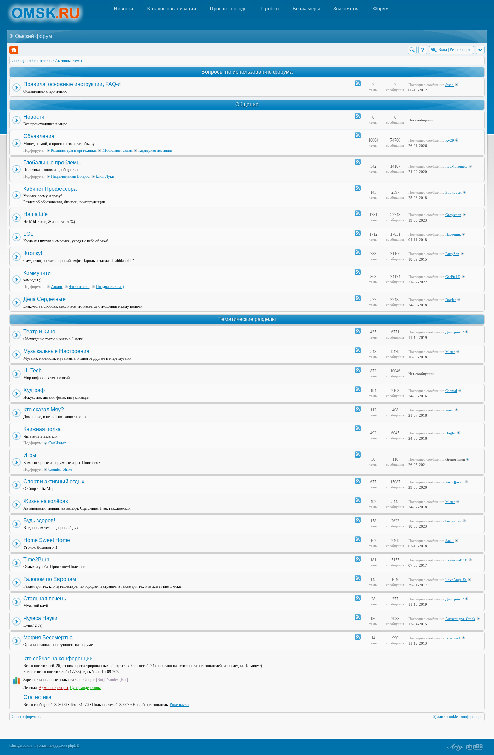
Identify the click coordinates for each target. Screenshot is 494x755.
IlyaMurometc (456, 166)
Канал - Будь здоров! (358, 520)
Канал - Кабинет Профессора (358, 188)
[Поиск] (412, 50)
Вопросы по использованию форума (247, 72)
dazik (449, 541)
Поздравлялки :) (110, 286)
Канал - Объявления (358, 135)
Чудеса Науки (40, 618)
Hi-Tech (32, 370)
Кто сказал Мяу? (43, 409)
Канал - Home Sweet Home (358, 539)
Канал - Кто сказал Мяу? (358, 409)
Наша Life (35, 214)
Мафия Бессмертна (48, 637)
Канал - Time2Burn (358, 559)
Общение (247, 104)
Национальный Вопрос (70, 176)
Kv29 (449, 140)
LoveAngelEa (456, 580)
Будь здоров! (39, 520)
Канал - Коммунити (358, 272)
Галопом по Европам (49, 579)
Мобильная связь (117, 150)
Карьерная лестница (155, 150)
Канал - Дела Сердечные (358, 298)
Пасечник (453, 234)
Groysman (453, 215)
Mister (450, 352)
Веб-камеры (306, 8)
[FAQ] (422, 50)
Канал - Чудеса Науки (358, 617)
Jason (449, 85)
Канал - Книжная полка (358, 428)
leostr (449, 410)
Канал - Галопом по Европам (358, 578)
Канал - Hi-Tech (358, 370)
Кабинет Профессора (50, 189)
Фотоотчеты (79, 286)
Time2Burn (36, 559)
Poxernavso (179, 704)
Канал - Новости (358, 116)
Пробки (270, 8)
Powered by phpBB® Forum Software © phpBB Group (474, 747)
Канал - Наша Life (358, 213)
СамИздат (57, 443)
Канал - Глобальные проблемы (358, 162)
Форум (381, 8)
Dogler (450, 299)
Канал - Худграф (358, 389)
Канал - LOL (358, 233)
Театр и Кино (39, 331)
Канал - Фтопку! (358, 252)
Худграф (34, 390)
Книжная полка (42, 429)
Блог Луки (105, 176)
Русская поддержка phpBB (56, 745)
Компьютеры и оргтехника (73, 150)
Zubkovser (453, 192)
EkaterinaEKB (456, 560)
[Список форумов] (13, 50)
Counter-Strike (60, 469)
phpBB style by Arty (454, 747)
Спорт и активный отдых (53, 481)
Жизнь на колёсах (45, 501)
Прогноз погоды (229, 8)
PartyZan (452, 254)
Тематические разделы (247, 319)
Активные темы (68, 60)
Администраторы (53, 687)
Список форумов (26, 716)
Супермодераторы (85, 687)
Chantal (451, 391)
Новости (123, 8)
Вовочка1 (453, 638)
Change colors (20, 745)
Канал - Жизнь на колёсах (358, 500)
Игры (29, 455)
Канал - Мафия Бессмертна (358, 637)
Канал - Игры (358, 454)
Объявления (38, 136)
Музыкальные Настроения (56, 351)
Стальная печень (44, 598)
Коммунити (37, 273)
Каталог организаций (171, 8)
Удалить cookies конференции (457, 716)
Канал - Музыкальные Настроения (358, 350)
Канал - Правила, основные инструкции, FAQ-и (358, 83)
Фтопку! (32, 253)
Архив (56, 286)
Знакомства (346, 8)
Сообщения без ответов (32, 60)
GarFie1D (452, 277)
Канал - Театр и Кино (358, 331)
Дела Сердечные (44, 299)
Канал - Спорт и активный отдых (358, 481)
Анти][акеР (454, 482)
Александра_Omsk (460, 619)
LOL (28, 234)
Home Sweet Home (46, 540)
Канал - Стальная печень (358, 598)
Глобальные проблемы (52, 162)
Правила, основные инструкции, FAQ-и (72, 84)
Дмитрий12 (454, 332)
